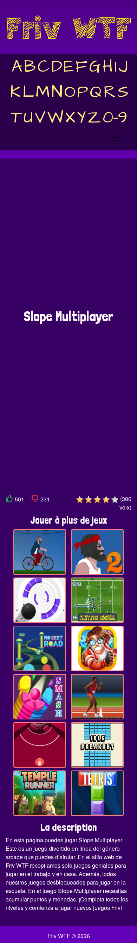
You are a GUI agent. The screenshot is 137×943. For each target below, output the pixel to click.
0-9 (115, 117)
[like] (9, 499)
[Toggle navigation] (116, 140)
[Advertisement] (68, 237)
